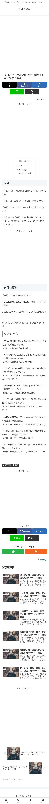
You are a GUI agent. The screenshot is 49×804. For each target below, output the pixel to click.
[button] (32, 91)
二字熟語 (8, 465)
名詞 (16, 465)
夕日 (20, 166)
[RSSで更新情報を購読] (36, 551)
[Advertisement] (24, 44)
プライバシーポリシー (24, 796)
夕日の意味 (23, 170)
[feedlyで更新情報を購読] (13, 551)
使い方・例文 (26, 173)
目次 (21, 161)
